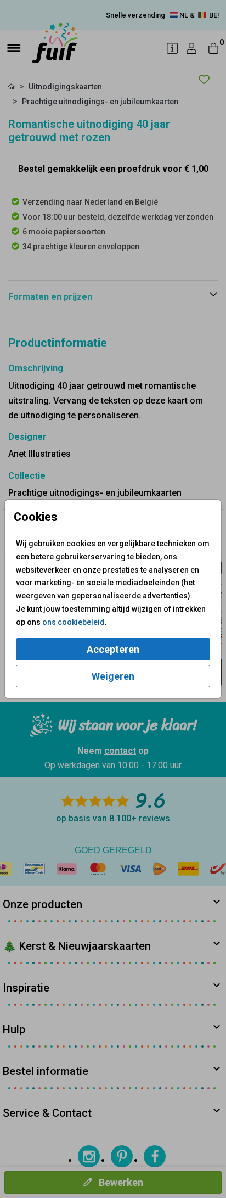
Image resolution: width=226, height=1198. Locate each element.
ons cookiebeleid (73, 622)
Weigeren (113, 676)
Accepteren (113, 649)
